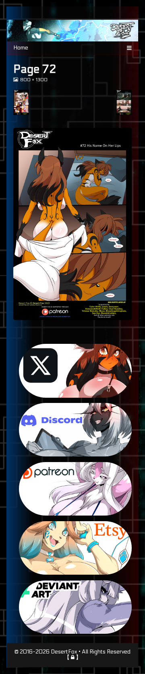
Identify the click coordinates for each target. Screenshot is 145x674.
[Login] (73, 657)
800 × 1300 (34, 79)
